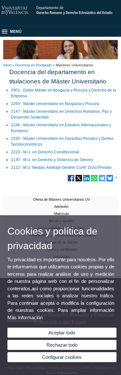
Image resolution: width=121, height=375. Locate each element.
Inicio (7, 65)
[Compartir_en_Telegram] (102, 180)
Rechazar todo (61, 345)
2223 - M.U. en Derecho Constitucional (45, 152)
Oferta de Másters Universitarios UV (61, 199)
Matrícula (61, 214)
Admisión (61, 206)
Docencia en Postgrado (33, 65)
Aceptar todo (61, 332)
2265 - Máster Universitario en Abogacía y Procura (55, 103)
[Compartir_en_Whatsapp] (94, 180)
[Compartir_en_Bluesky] (110, 180)
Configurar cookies (62, 357)
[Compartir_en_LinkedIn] (86, 180)
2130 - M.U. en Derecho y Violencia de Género (52, 160)
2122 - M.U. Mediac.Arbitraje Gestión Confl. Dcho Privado (61, 167)
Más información (25, 317)
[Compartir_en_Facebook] (71, 180)
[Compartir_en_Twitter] (79, 180)
